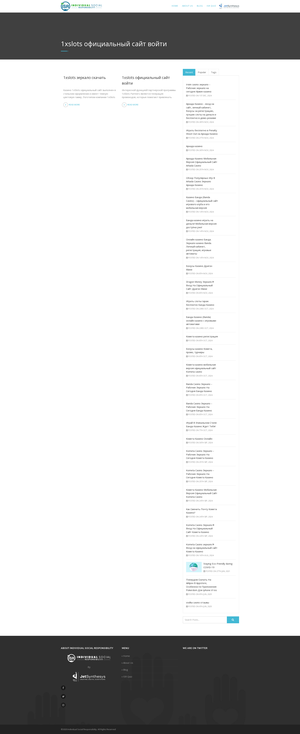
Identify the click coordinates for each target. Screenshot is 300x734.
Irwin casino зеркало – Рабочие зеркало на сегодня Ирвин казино (198, 88)
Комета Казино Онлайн (199, 438)
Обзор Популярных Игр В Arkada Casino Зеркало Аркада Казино (200, 181)
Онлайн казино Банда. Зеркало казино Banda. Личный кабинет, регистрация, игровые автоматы (199, 246)
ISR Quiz (127, 676)
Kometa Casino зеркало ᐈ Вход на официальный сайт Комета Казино (201, 548)
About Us (187, 5)
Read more (74, 104)
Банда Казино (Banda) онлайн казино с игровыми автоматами (201, 320)
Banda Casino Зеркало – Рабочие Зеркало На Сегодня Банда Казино (199, 387)
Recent (189, 72)
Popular (202, 72)
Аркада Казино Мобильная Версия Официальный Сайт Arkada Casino (201, 162)
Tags (213, 72)
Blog (200, 5)
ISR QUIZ (211, 5)
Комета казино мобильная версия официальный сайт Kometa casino (201, 368)
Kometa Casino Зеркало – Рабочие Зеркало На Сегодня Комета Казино (200, 454)
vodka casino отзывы (197, 602)
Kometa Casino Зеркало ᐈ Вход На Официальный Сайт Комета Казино (200, 528)
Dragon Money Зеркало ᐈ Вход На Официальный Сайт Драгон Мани (200, 285)
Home (175, 5)
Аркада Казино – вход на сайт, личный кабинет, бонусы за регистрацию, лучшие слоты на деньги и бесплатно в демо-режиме (201, 110)
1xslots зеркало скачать (84, 77)
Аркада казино (194, 146)
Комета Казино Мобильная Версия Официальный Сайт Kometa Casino (201, 493)
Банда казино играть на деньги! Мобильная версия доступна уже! (201, 224)
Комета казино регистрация (202, 336)
